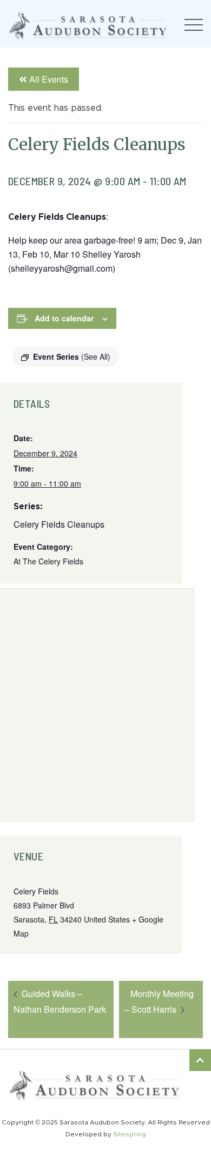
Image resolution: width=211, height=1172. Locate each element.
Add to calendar (64, 318)
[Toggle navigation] (193, 25)
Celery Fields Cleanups (59, 524)
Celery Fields (36, 891)
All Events (48, 79)
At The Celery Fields (48, 561)
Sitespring (129, 1134)
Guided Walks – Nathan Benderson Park (60, 1001)
